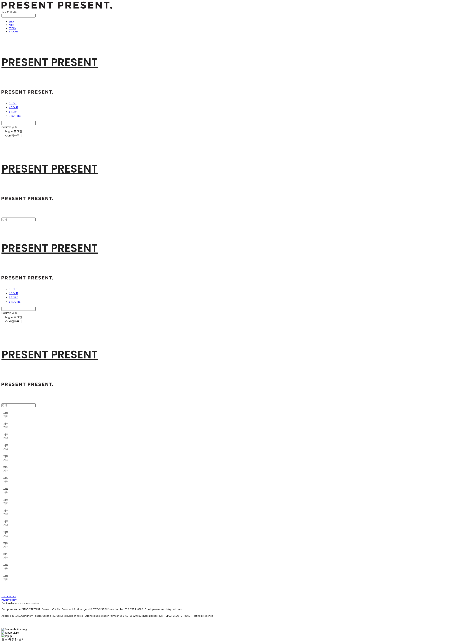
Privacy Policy (9, 599)
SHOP (12, 21)
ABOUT (13, 25)
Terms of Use (8, 596)
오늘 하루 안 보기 (12, 639)
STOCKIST (14, 31)
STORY (12, 28)
